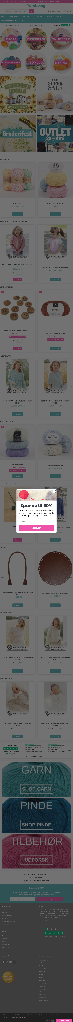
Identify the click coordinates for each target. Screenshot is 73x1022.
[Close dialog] (54, 491)
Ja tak (36, 528)
